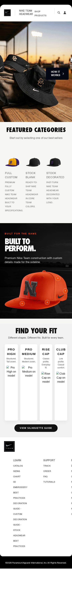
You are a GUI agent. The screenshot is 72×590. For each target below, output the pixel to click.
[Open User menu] (65, 13)
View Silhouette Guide (36, 428)
